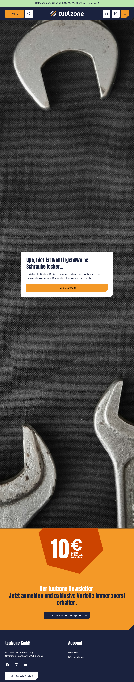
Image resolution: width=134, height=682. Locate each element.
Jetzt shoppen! (91, 3)
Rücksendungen (76, 657)
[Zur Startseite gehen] (67, 14)
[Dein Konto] (106, 14)
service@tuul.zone (33, 655)
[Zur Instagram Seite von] (16, 665)
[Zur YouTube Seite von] (25, 665)
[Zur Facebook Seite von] (7, 665)
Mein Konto (74, 652)
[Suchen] (29, 14)
